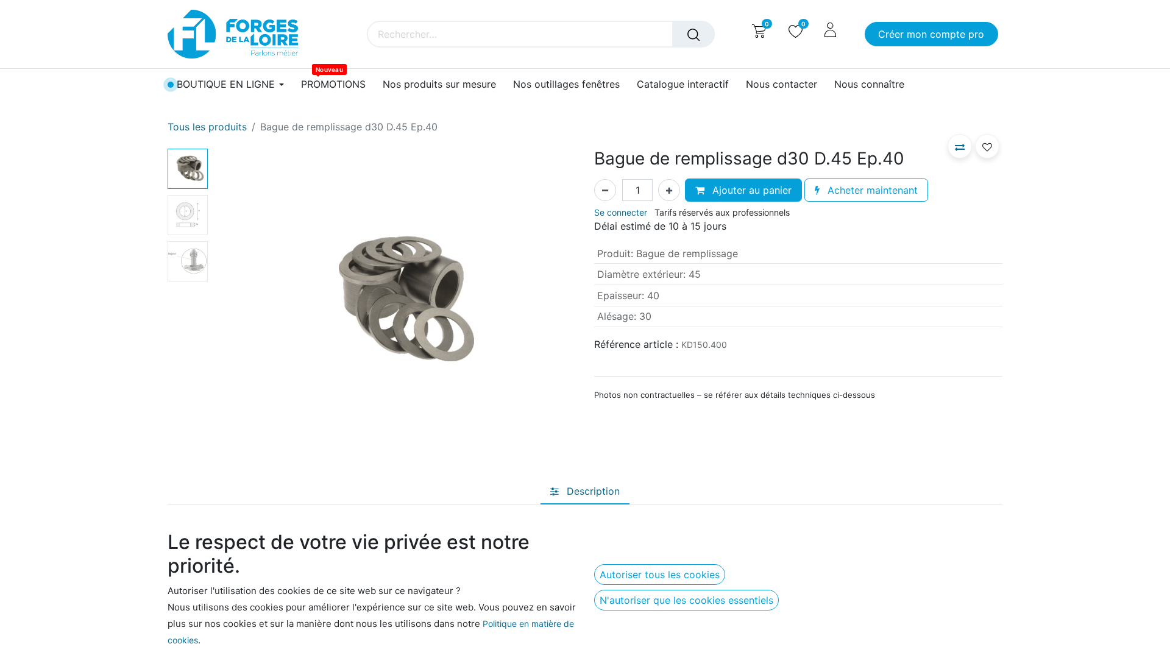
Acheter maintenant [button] (871, 190)
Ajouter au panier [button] (750, 190)
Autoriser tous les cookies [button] (660, 574)
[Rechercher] (693, 34)
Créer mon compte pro (931, 34)
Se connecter (620, 212)
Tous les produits (207, 127)
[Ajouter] (669, 190)
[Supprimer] (605, 190)
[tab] (585, 491)
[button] (240, 301)
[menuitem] (333, 84)
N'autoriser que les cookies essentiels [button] (686, 600)
